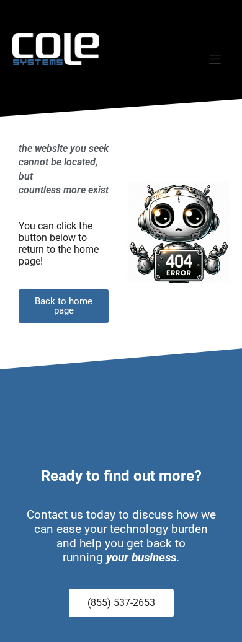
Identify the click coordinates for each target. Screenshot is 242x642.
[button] (215, 59)
